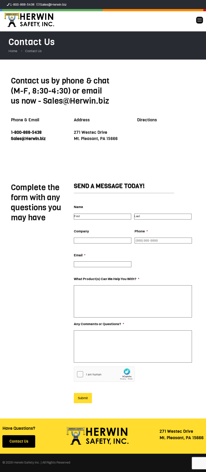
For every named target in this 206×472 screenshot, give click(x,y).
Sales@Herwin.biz (53, 4)
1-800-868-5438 (22, 4)
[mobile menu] (199, 20)
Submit (83, 398)
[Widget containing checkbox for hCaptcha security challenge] (104, 374)
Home (12, 51)
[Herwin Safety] (29, 20)
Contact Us (18, 441)
